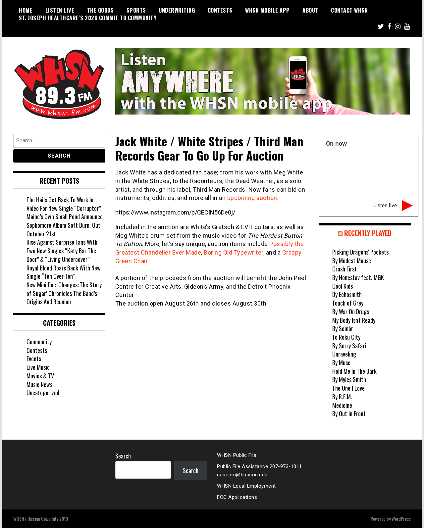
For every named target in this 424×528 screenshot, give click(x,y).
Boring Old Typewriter (233, 252)
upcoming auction (252, 197)
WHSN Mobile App (267, 10)
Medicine (342, 405)
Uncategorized (42, 392)
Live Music (38, 367)
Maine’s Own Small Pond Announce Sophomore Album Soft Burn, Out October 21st (64, 225)
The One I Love (348, 388)
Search (123, 456)
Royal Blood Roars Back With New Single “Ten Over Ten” (63, 272)
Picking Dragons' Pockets (360, 252)
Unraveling (344, 354)
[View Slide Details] (262, 81)
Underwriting (177, 10)
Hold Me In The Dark (354, 371)
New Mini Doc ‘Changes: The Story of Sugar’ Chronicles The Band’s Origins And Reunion (64, 293)
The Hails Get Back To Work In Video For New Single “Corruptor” (63, 204)
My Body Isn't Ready (353, 320)
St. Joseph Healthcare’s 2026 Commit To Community (87, 18)
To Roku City (346, 337)
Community (39, 341)
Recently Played (368, 233)
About (310, 10)
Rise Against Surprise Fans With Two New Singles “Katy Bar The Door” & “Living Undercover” (61, 250)
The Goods (100, 10)
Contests (220, 10)
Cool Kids (342, 286)
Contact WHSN (349, 10)
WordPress (401, 518)
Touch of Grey (347, 303)
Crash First (344, 268)
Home (25, 10)
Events (33, 358)
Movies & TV (40, 375)
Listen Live (60, 10)
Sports (136, 10)
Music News (39, 384)
